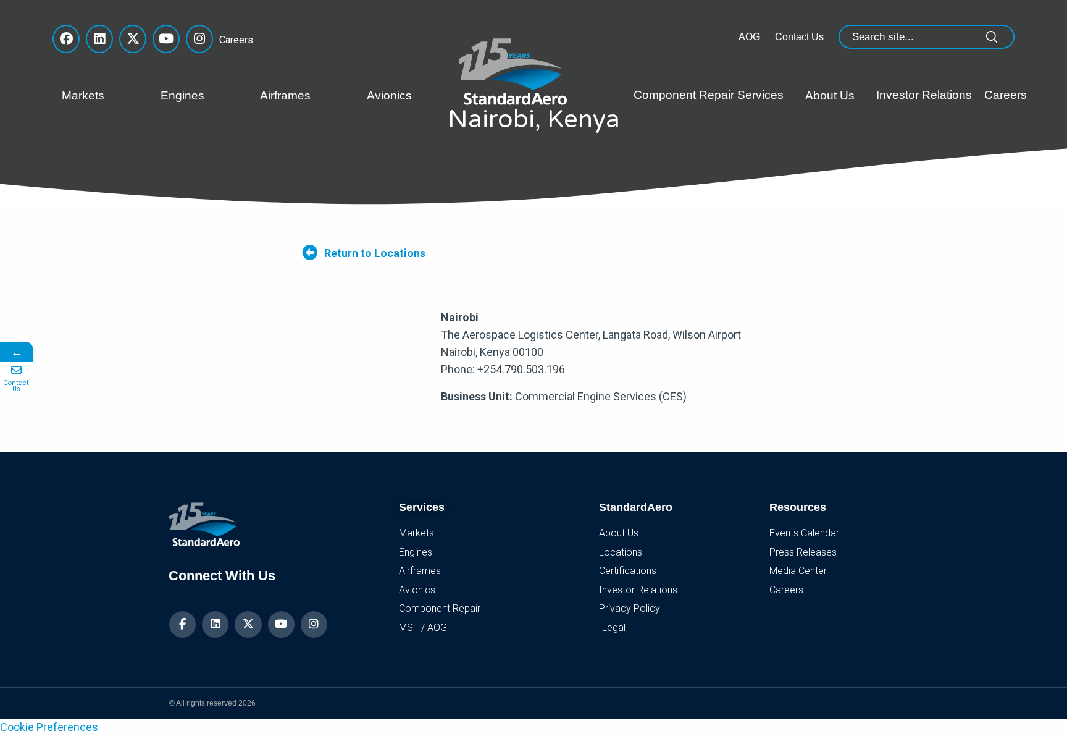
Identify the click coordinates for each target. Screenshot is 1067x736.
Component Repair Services (709, 95)
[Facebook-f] (182, 624)
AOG (749, 37)
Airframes (285, 95)
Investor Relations (924, 95)
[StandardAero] (515, 70)
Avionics (389, 95)
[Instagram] (314, 624)
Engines (182, 95)
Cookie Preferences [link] (49, 727)
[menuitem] (101, 96)
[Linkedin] (215, 624)
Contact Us (799, 37)
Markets (83, 95)
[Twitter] (248, 624)
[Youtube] (281, 624)
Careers (232, 40)
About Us (830, 95)
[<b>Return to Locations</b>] (309, 252)
